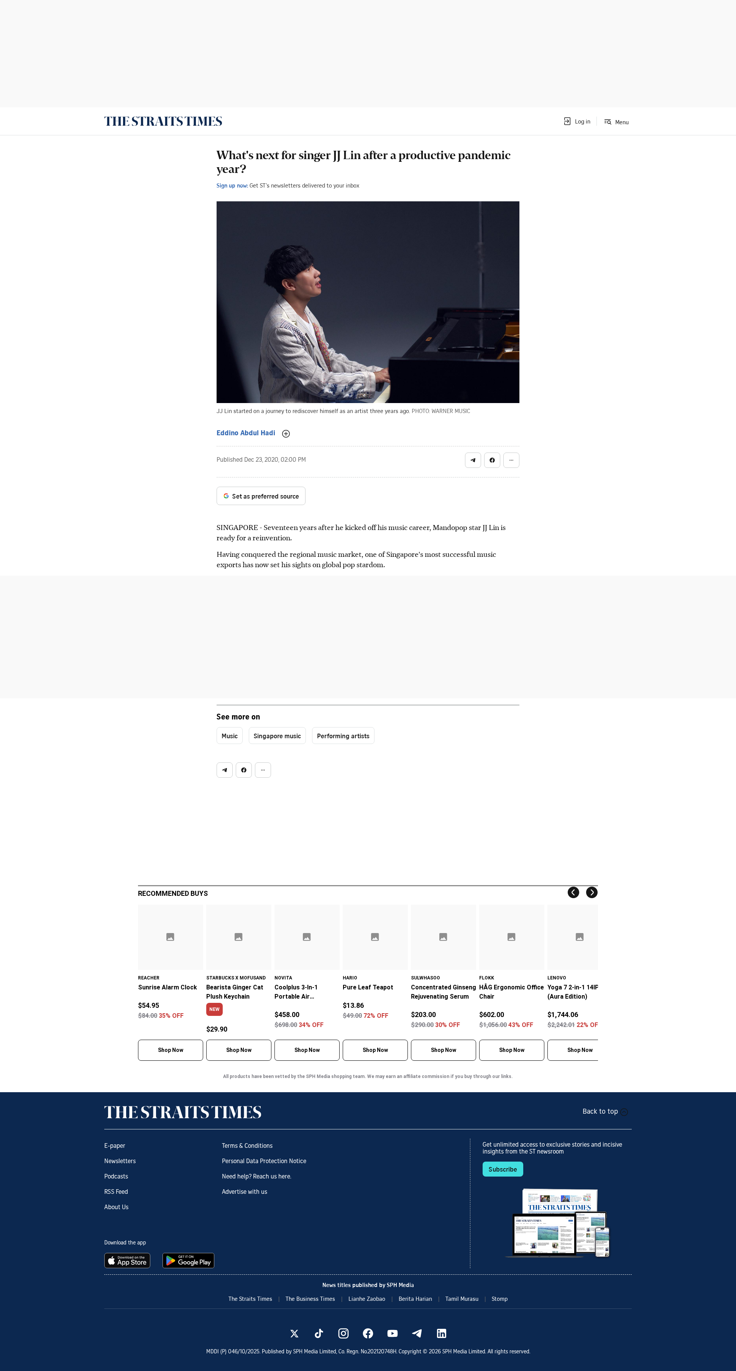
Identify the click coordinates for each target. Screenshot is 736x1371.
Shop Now (170, 1050)
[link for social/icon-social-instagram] (343, 1333)
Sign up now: (232, 185)
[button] (576, 121)
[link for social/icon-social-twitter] (294, 1333)
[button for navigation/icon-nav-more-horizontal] (511, 460)
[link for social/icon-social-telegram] (417, 1333)
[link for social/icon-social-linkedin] (441, 1333)
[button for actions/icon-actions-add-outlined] (286, 433)
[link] (163, 121)
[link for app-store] (128, 1260)
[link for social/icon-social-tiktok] (319, 1333)
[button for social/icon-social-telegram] (473, 460)
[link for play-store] (189, 1260)
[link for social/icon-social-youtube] (392, 1333)
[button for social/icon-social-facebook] (492, 460)
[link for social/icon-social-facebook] (368, 1333)
